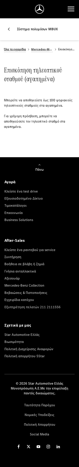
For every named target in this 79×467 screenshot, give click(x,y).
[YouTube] (38, 446)
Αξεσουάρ (12, 278)
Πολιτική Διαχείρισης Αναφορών (28, 349)
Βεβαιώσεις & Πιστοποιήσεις (25, 292)
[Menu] (71, 9)
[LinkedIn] (58, 446)
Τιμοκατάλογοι (15, 205)
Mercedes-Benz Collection (24, 285)
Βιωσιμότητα (14, 341)
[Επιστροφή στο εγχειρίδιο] (10, 29)
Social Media (39, 434)
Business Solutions (18, 219)
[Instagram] (48, 446)
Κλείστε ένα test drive (21, 191)
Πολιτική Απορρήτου (39, 424)
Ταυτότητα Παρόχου (39, 405)
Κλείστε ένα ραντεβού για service (29, 250)
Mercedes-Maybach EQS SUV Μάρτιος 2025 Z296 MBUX (42, 49)
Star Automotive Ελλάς (22, 334)
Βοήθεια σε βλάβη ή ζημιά (24, 264)
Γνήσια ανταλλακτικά (20, 271)
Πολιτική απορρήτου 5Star (24, 356)
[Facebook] (18, 446)
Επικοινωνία (13, 212)
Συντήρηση (12, 257)
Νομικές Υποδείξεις (39, 414)
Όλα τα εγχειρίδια (15, 49)
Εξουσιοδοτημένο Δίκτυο (23, 198)
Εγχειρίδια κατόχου (19, 299)
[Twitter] (28, 446)
